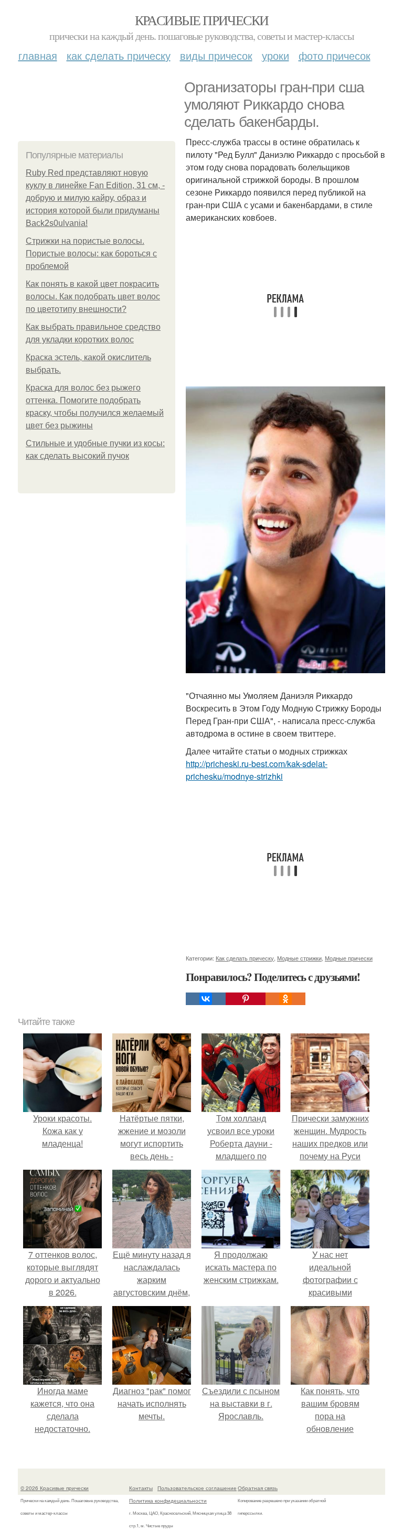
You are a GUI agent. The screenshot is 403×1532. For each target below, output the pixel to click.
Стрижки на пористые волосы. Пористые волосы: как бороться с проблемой (91, 253)
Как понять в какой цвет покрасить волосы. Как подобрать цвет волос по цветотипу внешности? (93, 296)
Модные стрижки (299, 958)
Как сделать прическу (119, 55)
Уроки (275, 55)
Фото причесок (334, 55)
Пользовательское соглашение (197, 1488)
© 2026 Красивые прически (54, 1488)
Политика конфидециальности (168, 1500)
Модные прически (349, 958)
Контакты (141, 1488)
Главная (37, 55)
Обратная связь (258, 1488)
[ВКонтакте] (206, 998)
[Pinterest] (246, 998)
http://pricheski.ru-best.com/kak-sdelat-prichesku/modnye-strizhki (256, 770)
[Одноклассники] (285, 998)
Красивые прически (202, 20)
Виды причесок (216, 55)
